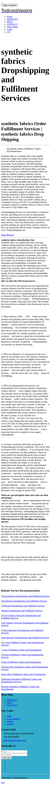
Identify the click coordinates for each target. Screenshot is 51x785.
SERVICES (12, 19)
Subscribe (6, 758)
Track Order (12, 27)
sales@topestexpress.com (14, 740)
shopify (10, 721)
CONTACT (12, 24)
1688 (9, 716)
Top (3, 782)
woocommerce (13, 719)
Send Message (7, 235)
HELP (10, 21)
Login (9, 29)
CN (8, 32)
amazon (10, 724)
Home (9, 16)
